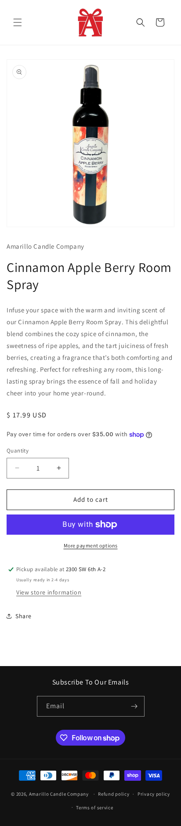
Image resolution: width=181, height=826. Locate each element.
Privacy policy (154, 794)
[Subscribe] (134, 706)
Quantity (18, 450)
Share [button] (23, 616)
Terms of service (94, 807)
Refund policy (113, 794)
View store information (48, 592)
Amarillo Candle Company (59, 794)
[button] (17, 22)
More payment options (91, 545)
